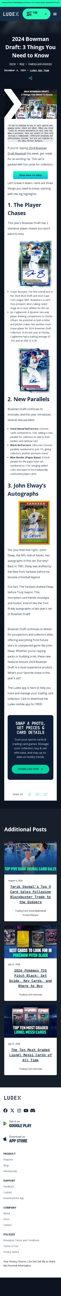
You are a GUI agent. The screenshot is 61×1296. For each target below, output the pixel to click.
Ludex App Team (39, 70)
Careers (7, 1225)
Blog (21, 63)
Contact (7, 1192)
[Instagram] (19, 1110)
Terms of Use (10, 1246)
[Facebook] (29, 794)
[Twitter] (45, 794)
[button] (55, 14)
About (6, 1213)
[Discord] (32, 1110)
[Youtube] (26, 1110)
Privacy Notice (11, 1251)
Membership (10, 1171)
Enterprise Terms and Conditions (21, 1240)
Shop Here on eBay (30, 175)
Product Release (30, 915)
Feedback (8, 1186)
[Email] (37, 794)
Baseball (42, 910)
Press (6, 1219)
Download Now (28, 769)
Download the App (13, 1198)
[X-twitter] (12, 1110)
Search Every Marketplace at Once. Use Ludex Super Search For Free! (30, 2)
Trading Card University (40, 63)
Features (8, 1159)
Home (12, 63)
